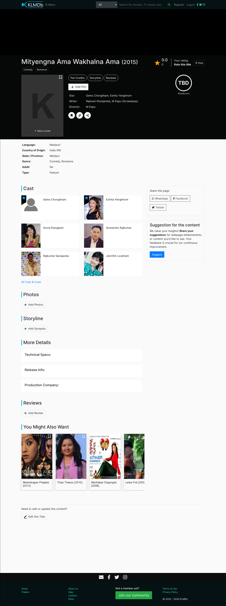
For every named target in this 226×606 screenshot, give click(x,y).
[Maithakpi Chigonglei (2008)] (105, 456)
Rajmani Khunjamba (98, 101)
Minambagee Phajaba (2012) (36, 484)
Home (24, 588)
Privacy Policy (170, 592)
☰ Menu (50, 4)
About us (73, 588)
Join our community (133, 595)
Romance (42, 69)
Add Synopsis (36, 328)
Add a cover (43, 130)
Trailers (25, 592)
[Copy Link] (79, 115)
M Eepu (116, 101)
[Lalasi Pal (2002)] (139, 456)
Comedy (28, 69)
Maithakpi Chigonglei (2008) (104, 484)
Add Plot (80, 86)
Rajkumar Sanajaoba (56, 255)
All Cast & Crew (31, 282)
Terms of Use (170, 588)
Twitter (159, 207)
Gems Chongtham (97, 95)
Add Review (35, 413)
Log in (191, 4)
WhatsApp (161, 198)
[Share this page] (87, 115)
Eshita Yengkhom (121, 95)
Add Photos (35, 304)
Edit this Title (36, 516)
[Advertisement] (113, 32)
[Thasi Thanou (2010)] (71, 456)
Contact (72, 595)
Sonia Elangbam (53, 227)
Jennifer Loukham (117, 255)
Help (70, 592)
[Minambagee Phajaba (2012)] (37, 456)
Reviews (111, 77)
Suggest (157, 254)
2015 (129, 62)
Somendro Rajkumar (119, 227)
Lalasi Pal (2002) (135, 482)
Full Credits (77, 77)
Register (179, 4)
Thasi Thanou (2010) (70, 482)
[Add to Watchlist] (71, 115)
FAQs (71, 599)
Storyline (95, 77)
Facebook (181, 198)
